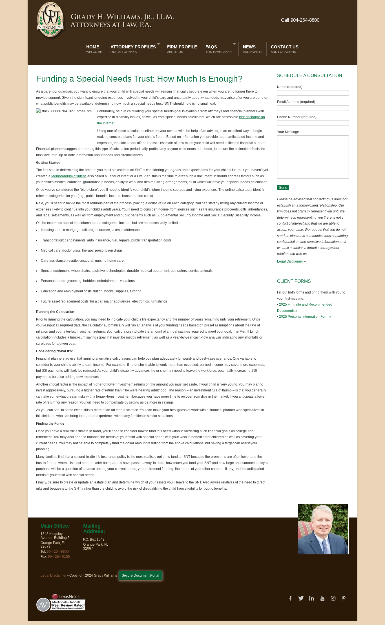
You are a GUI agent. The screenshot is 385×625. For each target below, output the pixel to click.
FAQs (217, 48)
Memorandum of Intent (68, 176)
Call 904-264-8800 (300, 20)
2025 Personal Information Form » (305, 317)
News (252, 48)
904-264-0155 (59, 557)
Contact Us (284, 48)
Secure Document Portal (140, 575)
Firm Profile (182, 48)
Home (94, 48)
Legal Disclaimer (290, 261)
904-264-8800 (58, 552)
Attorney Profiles (132, 48)
